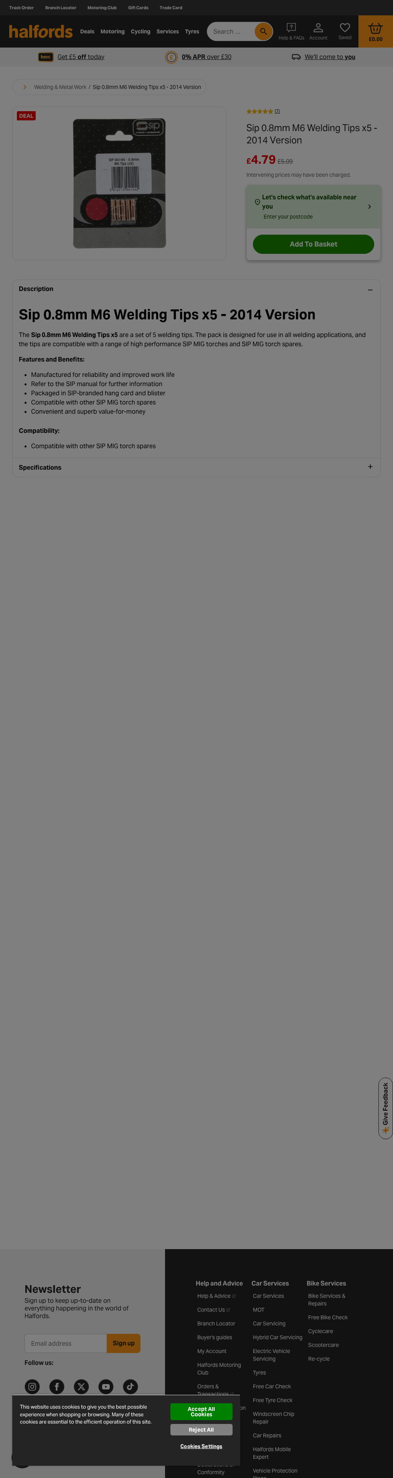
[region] (126, 1430)
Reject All (201, 1429)
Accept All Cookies (201, 1412)
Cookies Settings (201, 1446)
